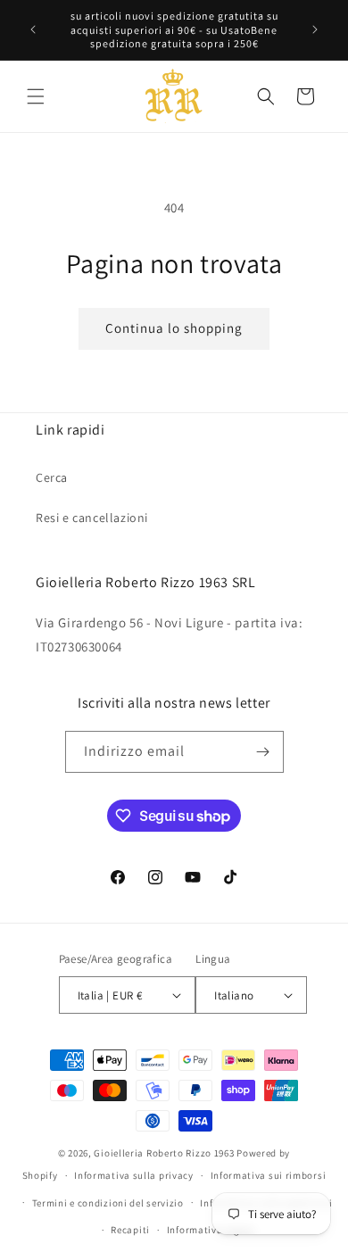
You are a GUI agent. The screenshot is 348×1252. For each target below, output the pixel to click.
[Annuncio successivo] (315, 29)
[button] (35, 96)
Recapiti (130, 1229)
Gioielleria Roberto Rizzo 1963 (164, 1153)
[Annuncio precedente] (33, 29)
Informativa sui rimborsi (269, 1175)
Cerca (52, 477)
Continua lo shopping (174, 327)
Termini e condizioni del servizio (108, 1203)
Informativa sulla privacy (134, 1175)
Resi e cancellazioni (92, 518)
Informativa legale (210, 1229)
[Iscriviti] (263, 752)
